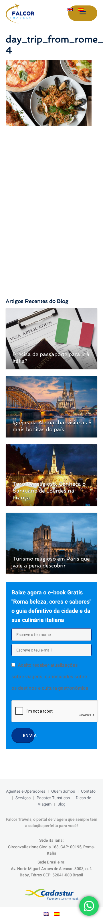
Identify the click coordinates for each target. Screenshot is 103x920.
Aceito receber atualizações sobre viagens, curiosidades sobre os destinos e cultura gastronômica (49, 676)
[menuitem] (70, 9)
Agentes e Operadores (25, 791)
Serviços (23, 798)
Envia (29, 735)
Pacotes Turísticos (53, 798)
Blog (62, 804)
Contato (88, 791)
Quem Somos (63, 791)
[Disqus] (51, 206)
